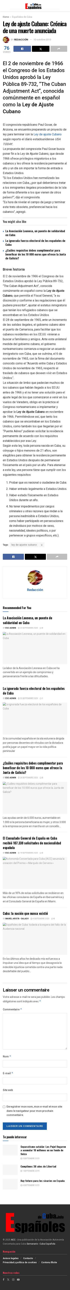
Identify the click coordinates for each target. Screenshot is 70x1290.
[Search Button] (65, 5)
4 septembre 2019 (30, 1185)
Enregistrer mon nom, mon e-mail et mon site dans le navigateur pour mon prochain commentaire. (34, 1111)
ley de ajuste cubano (24, 544)
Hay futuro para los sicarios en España (43, 1181)
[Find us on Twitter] (8, 1280)
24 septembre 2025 (29, 777)
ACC (13, 1239)
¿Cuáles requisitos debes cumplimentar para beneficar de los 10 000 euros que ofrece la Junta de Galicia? (35, 254)
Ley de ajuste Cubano (48, 134)
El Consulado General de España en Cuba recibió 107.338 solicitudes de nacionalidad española (32, 843)
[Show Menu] (4, 5)
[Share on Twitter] (40, 49)
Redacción (21, 39)
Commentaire (12, 1009)
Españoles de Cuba (22, 17)
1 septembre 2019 (30, 1171)
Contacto (28, 1258)
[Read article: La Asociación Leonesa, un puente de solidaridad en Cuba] (35, 648)
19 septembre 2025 (29, 853)
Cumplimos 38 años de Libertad (38, 1166)
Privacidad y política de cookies (20, 1262)
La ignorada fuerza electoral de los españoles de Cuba (35, 243)
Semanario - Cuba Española (41, 1243)
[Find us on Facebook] (3, 1280)
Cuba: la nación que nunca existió (25, 913)
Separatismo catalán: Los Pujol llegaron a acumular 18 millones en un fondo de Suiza (43, 1150)
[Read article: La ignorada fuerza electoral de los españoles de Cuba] (35, 719)
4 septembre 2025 (40, 918)
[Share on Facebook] (22, 49)
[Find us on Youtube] (18, 1280)
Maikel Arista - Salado (17, 918)
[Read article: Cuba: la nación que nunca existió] (35, 939)
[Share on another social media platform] (58, 49)
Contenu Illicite (49, 1262)
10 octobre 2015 (42, 39)
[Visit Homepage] (35, 5)
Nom (7, 1057)
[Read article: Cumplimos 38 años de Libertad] (10, 1170)
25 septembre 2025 (29, 628)
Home (6, 17)
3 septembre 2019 (30, 1158)
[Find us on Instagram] (13, 1280)
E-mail (8, 1073)
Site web (8, 1090)
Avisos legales (10, 1258)
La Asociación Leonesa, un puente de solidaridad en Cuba (35, 233)
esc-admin (10, 628)
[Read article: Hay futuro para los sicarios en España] (10, 1184)
